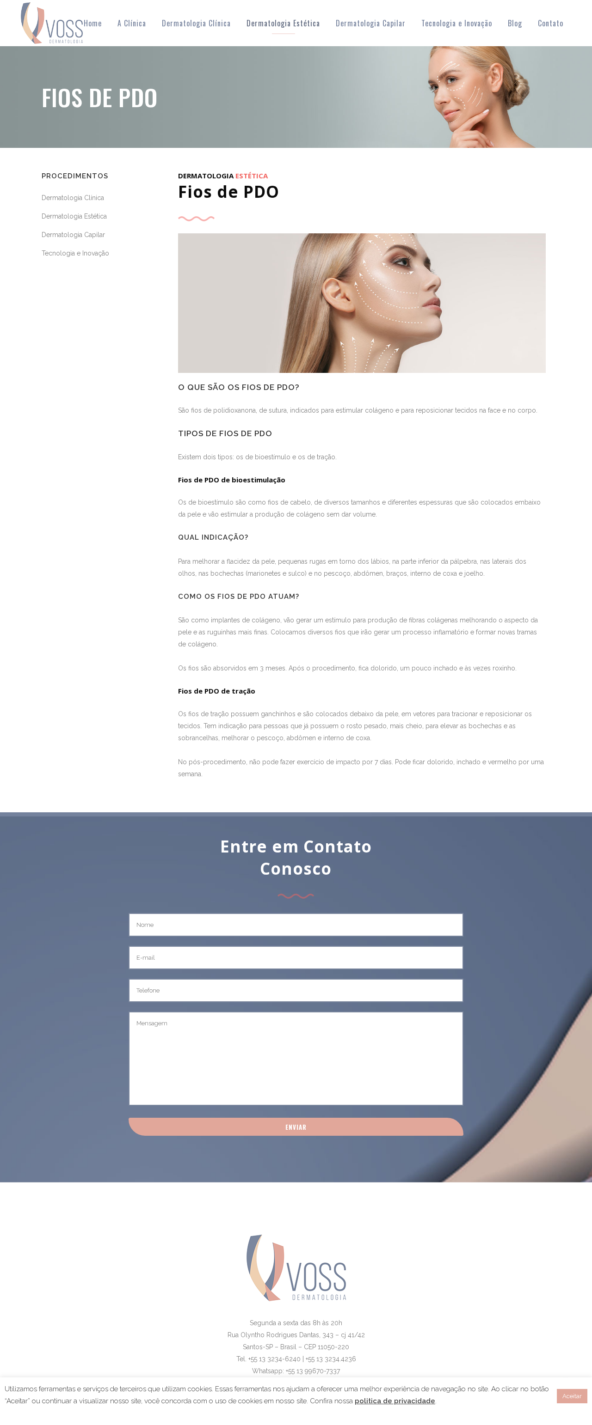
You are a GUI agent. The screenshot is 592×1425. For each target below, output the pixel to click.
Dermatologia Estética (74, 216)
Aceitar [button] (572, 1396)
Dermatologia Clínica (73, 197)
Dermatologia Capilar (73, 234)
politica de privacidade (395, 1401)
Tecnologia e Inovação (75, 253)
